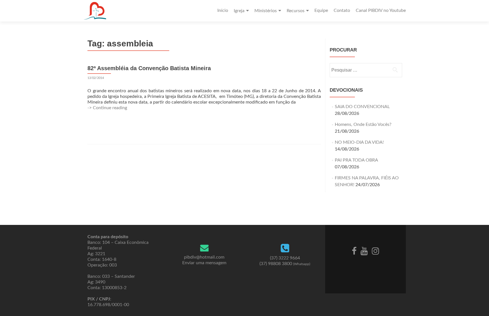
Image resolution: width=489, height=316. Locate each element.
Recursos (295, 10)
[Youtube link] (364, 250)
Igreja (239, 10)
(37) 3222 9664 (285, 258)
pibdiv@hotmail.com (204, 257)
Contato (342, 10)
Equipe (321, 10)
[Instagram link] (375, 250)
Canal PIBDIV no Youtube (381, 10)
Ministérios (265, 10)
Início (222, 10)
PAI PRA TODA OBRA (356, 160)
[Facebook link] (354, 250)
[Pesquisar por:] (366, 70)
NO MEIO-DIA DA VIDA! (359, 142)
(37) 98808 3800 (284, 263)
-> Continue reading (107, 108)
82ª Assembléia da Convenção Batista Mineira (149, 68)
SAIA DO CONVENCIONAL (362, 106)
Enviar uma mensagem (204, 263)
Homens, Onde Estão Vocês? (363, 124)
